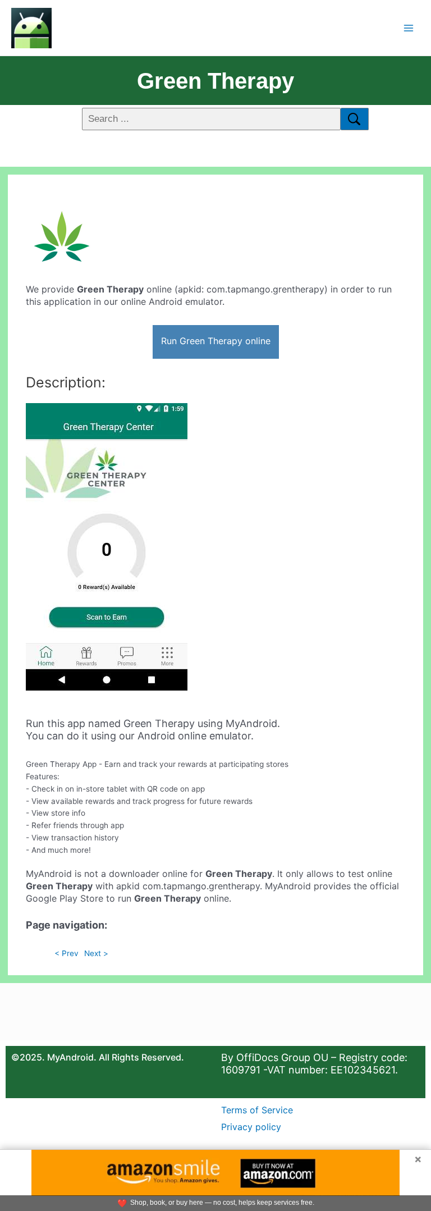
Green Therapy (215, 80)
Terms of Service (257, 1110)
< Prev (66, 953)
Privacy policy (251, 1126)
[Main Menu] (408, 27)
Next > (96, 953)
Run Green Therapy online (215, 340)
